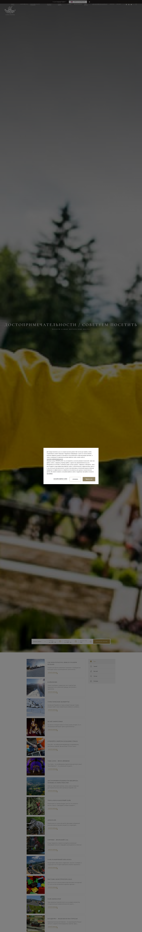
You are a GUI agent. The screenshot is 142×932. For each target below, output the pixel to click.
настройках (50, 473)
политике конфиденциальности (55, 459)
